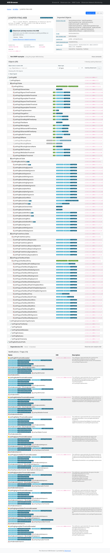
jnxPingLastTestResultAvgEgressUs (26, 267)
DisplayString (79, 49)
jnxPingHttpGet (17, 327)
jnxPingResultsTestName (23, 210)
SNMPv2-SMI (59, 45)
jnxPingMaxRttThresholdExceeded (21, 378)
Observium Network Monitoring (91, 2)
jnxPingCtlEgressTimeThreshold (25, 92)
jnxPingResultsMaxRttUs (23, 216)
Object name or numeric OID (16, 65)
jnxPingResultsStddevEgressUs (25, 171)
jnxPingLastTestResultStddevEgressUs (27, 270)
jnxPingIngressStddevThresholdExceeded (23, 508)
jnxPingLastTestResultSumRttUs (25, 300)
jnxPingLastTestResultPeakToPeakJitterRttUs (29, 285)
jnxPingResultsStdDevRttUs (23, 222)
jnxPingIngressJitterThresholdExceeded (22, 526)
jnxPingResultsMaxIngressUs (24, 180)
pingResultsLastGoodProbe (75, 27)
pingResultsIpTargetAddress (75, 25)
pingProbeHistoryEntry (87, 22)
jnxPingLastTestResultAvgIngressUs (26, 279)
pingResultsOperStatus (74, 29)
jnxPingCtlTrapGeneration (23, 110)
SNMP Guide (76, 2)
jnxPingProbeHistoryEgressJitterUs (26, 252)
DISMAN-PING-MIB (60, 21)
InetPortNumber (72, 36)
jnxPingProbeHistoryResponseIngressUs (28, 249)
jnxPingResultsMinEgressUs (24, 228)
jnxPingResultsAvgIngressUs (24, 183)
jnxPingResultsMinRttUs (22, 213)
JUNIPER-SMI (59, 39)
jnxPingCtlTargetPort (21, 113)
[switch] (82, 67)
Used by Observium (90, 68)
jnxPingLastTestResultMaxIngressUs (26, 276)
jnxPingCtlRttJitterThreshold (24, 156)
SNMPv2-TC (59, 49)
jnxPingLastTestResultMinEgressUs (26, 315)
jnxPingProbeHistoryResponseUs (25, 240)
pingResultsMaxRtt (86, 27)
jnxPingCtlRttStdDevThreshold (24, 152)
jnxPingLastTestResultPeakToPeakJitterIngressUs (30, 291)
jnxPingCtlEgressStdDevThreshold (26, 95)
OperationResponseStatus (75, 20)
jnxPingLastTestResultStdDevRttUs (26, 312)
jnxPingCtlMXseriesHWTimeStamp (26, 128)
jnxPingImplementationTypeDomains (23, 321)
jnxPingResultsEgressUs (22, 225)
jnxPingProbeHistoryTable (20, 234)
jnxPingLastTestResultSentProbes (25, 297)
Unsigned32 (79, 46)
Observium (67, 551)
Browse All (55, 2)
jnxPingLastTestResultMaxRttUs (25, 306)
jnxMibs (70, 39)
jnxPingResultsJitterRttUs (23, 189)
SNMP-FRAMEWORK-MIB (62, 42)
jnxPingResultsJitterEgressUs (24, 192)
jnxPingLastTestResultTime (23, 294)
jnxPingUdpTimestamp (19, 339)
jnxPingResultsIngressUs (23, 174)
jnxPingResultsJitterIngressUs (24, 195)
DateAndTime (72, 49)
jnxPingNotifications (78, 39)
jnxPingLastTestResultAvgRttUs (25, 309)
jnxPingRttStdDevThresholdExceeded (22, 397)
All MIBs (15, 9)
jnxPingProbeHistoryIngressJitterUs (26, 255)
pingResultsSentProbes (88, 31)
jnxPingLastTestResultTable (21, 258)
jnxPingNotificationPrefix (17, 342)
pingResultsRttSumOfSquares (76, 31)
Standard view (90, 13)
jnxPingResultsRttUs (21, 165)
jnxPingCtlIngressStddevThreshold (26, 104)
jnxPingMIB (13, 77)
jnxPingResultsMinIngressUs (24, 177)
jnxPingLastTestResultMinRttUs (25, 303)
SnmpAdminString (73, 42)
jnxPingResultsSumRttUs (23, 198)
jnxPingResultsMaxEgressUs (24, 231)
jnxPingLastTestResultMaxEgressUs (26, 318)
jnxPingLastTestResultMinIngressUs (26, 273)
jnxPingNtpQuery (17, 336)
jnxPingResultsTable (18, 159)
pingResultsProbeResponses (87, 29)
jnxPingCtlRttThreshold (22, 149)
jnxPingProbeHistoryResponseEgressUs (28, 246)
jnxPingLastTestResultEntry (22, 261)
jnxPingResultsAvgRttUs (22, 219)
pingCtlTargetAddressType (75, 22)
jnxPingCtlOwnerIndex (62, 86)
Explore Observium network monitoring (24, 39)
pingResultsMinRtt (96, 27)
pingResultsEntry (84, 24)
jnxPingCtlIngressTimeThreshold (25, 101)
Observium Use (65, 2)
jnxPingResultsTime (21, 204)
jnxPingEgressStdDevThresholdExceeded (23, 455)
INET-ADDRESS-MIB (61, 36)
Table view (99, 13)
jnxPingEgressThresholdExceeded (21, 437)
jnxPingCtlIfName (20, 137)
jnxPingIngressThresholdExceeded (21, 490)
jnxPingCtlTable (17, 83)
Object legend (13, 74)
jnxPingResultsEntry (19, 162)
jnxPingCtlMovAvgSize (22, 125)
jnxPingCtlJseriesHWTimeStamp (25, 116)
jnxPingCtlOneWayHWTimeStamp (25, 119)
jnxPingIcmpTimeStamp (19, 324)
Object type (61, 65)
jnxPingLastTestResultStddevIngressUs (27, 282)
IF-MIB (57, 33)
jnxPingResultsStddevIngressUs (25, 186)
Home (9, 9)
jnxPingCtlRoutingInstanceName (25, 146)
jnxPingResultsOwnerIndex (23, 207)
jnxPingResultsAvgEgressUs (24, 168)
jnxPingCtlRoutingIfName (23, 143)
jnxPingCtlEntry (18, 86)
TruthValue (85, 49)
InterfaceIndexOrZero (74, 33)
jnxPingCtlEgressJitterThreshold (25, 98)
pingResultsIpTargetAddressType (91, 25)
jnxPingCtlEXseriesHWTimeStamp (25, 131)
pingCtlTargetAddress (87, 20)
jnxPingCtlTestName (73, 86)
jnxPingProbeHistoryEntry (21, 237)
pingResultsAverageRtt (74, 24)
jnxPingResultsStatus (21, 201)
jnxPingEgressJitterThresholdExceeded (22, 473)
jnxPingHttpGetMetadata (20, 330)
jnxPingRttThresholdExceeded (19, 358)
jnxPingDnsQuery (17, 333)
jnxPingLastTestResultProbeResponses (27, 264)
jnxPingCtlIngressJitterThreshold (25, 107)
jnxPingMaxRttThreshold (23, 134)
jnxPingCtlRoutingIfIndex (23, 140)
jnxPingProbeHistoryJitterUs (24, 243)
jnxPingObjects (15, 80)
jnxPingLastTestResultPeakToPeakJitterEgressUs (30, 288)
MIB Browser (12, 2)
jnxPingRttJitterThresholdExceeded (21, 417)
